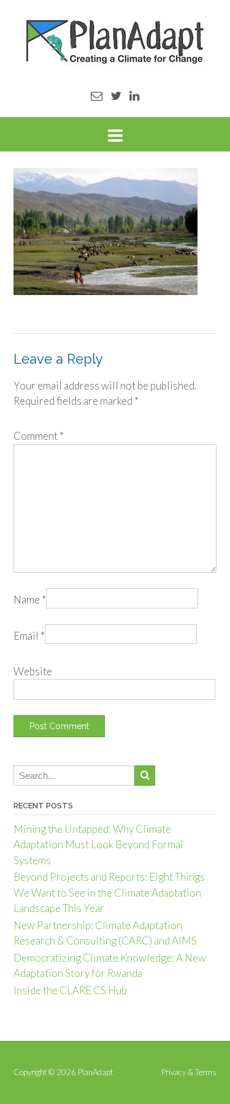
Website (32, 671)
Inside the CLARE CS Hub (70, 990)
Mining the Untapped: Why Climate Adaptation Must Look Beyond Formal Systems (98, 844)
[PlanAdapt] (115, 41)
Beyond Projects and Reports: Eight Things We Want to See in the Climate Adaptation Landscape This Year (109, 892)
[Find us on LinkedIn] (134, 95)
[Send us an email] (96, 95)
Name (29, 599)
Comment (38, 435)
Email (29, 635)
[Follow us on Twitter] (115, 95)
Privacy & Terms (189, 1072)
